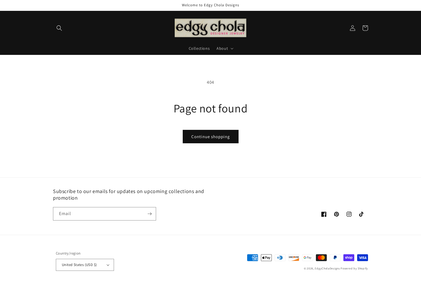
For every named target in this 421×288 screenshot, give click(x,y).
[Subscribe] (149, 214)
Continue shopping (210, 136)
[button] (59, 28)
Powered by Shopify (354, 268)
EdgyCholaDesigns (327, 268)
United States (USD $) (79, 264)
